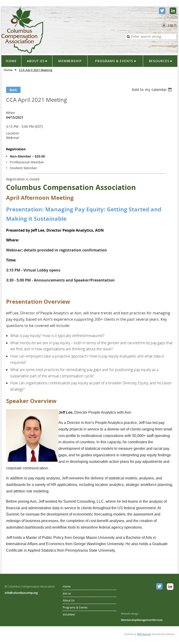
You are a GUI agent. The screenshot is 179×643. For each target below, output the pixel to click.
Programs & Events (75, 607)
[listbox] (152, 89)
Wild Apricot (144, 634)
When (10, 112)
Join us (67, 593)
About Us (69, 600)
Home (8, 70)
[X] (162, 11)
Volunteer (69, 614)
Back (13, 90)
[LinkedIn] (173, 11)
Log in (172, 25)
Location (12, 133)
